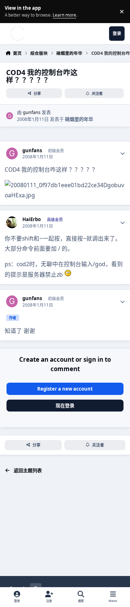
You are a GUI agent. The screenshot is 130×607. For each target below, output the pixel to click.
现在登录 (65, 405)
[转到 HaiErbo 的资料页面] (12, 222)
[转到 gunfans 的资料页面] (9, 115)
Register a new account (65, 389)
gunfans (31, 112)
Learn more (12, 11)
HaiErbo (31, 219)
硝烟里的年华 (79, 119)
